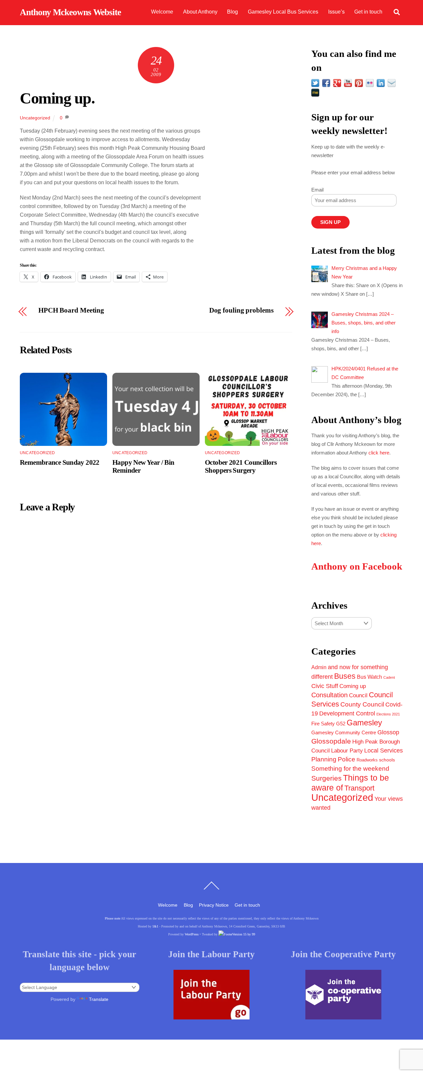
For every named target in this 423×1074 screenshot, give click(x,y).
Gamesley (364, 722)
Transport (359, 788)
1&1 (155, 926)
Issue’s (336, 12)
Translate (98, 999)
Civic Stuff (324, 686)
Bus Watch (369, 677)
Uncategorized (35, 117)
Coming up (352, 686)
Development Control (347, 713)
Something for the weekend (350, 768)
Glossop (388, 732)
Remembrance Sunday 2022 (59, 462)
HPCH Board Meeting (71, 310)
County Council (362, 704)
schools (387, 759)
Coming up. (57, 98)
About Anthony (200, 12)
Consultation (329, 695)
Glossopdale (331, 741)
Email (317, 190)
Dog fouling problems (241, 310)
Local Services (383, 750)
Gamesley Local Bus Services (283, 12)
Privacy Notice (214, 905)
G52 (340, 723)
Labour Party (347, 751)
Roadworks (367, 760)
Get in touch (368, 12)
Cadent (389, 677)
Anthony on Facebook (356, 566)
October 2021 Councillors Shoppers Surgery (241, 466)
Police (346, 759)
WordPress (192, 934)
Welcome (162, 12)
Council (358, 695)
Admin (319, 667)
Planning (323, 759)
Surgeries (326, 778)
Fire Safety (323, 723)
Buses (345, 676)
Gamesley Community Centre (343, 732)
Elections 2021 (388, 714)
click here (378, 452)
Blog (232, 12)
